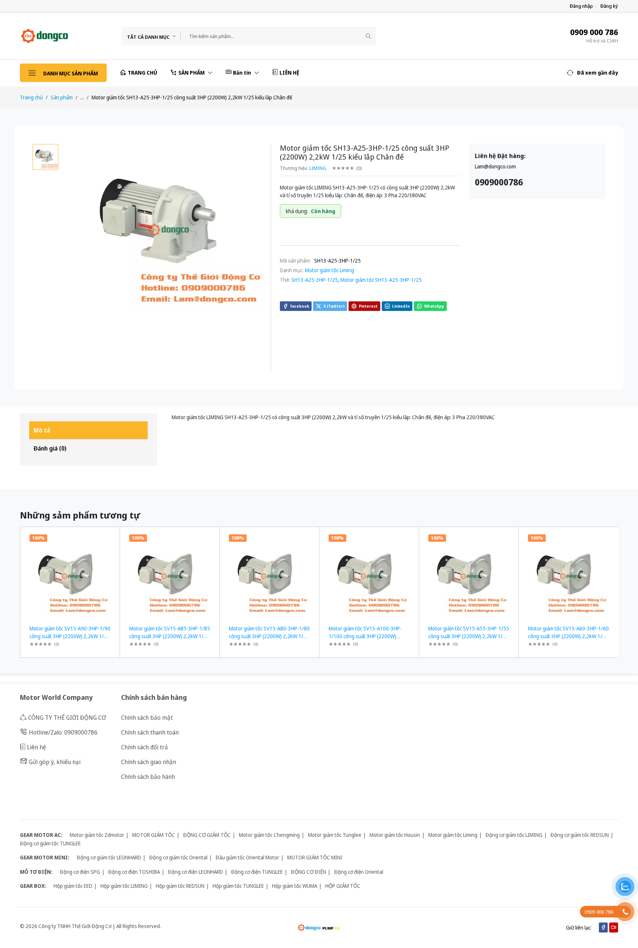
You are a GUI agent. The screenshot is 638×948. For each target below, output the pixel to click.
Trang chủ (31, 97)
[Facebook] (603, 927)
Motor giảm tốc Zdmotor (97, 834)
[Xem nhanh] (111, 537)
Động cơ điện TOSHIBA (134, 871)
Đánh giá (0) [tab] (50, 448)
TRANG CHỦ (142, 72)
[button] (592, 73)
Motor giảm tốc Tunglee (334, 834)
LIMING (317, 168)
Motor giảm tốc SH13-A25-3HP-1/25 (381, 279)
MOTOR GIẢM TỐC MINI (314, 857)
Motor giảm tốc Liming (329, 270)
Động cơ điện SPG (80, 871)
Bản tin (242, 72)
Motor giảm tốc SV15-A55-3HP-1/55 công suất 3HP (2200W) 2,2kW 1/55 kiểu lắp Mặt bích (468, 636)
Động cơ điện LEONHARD (195, 871)
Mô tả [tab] (42, 430)
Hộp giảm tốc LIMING (124, 885)
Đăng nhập (581, 6)
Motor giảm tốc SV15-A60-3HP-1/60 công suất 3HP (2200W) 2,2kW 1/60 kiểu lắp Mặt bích (568, 636)
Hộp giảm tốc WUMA (294, 885)
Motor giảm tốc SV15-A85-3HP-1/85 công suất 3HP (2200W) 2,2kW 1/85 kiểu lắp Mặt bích (169, 636)
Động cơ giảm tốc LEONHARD (109, 857)
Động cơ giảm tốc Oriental (178, 857)
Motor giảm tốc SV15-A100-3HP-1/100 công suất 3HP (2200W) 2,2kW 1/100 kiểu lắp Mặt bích (365, 636)
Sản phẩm (62, 97)
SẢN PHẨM (192, 72)
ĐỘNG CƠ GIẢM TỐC (207, 834)
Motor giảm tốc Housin (395, 834)
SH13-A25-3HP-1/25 (314, 279)
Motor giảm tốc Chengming (269, 834)
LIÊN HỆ (289, 72)
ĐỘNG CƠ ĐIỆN (308, 871)
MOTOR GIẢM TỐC (153, 834)
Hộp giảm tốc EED (73, 885)
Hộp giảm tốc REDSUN (180, 885)
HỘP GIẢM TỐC (342, 885)
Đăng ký (609, 6)
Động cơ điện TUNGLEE (257, 871)
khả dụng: (297, 211)
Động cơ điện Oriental (358, 871)
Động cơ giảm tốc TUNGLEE (50, 843)
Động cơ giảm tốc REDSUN (579, 834)
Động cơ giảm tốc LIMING (514, 834)
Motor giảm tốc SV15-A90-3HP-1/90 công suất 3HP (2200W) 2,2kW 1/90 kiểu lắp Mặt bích (70, 636)
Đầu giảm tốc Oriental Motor (247, 857)
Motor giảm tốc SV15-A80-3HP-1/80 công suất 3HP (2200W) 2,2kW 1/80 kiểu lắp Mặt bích (269, 636)
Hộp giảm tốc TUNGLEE (238, 885)
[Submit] (368, 36)
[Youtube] (613, 927)
